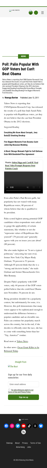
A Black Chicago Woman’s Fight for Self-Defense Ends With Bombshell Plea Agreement (23, 152)
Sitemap (9, 443)
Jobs (29, 447)
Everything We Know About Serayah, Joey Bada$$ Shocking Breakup (20, 134)
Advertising (20, 447)
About (17, 443)
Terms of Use (35, 443)
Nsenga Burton (11, 97)
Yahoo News (22, 341)
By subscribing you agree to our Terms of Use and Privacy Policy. (20, 391)
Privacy (25, 443)
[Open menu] (42, 13)
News (23, 56)
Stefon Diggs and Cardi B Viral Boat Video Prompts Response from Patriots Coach (21, 165)
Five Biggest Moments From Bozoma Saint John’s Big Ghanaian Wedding (21, 143)
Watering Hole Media (26, 460)
